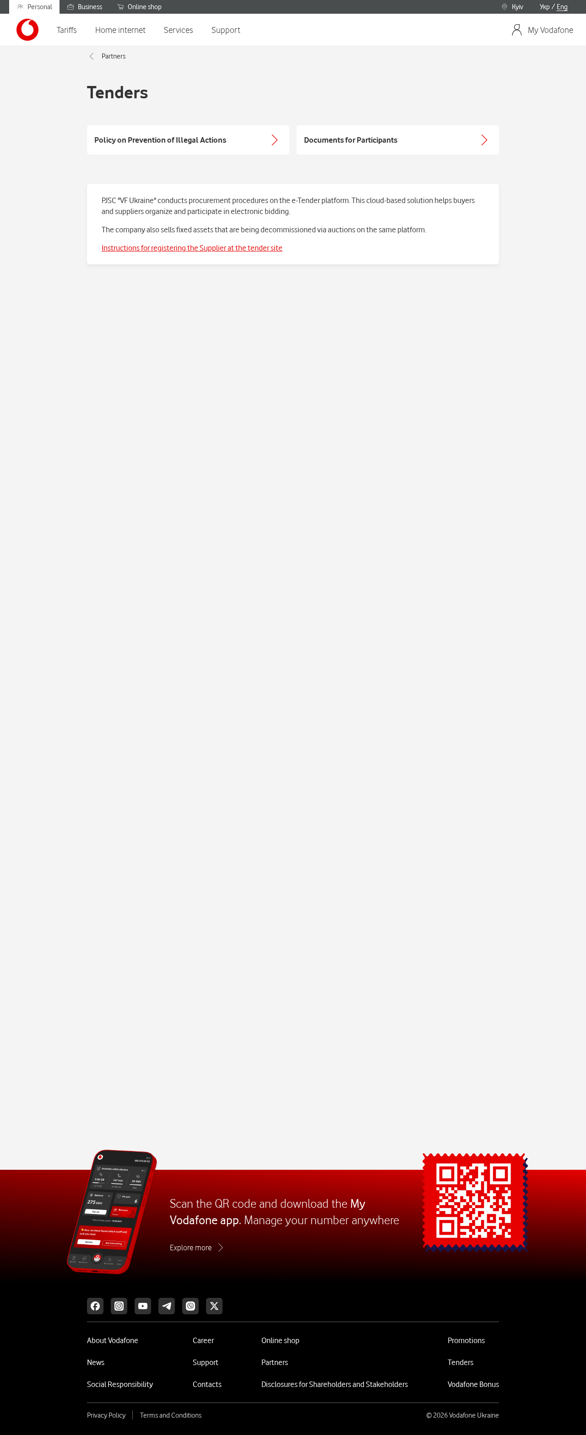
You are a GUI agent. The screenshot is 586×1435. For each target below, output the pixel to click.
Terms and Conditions (170, 1415)
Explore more (191, 1247)
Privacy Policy (106, 1415)
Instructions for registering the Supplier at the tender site (192, 247)
